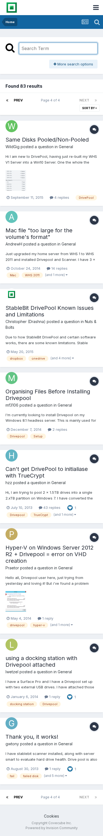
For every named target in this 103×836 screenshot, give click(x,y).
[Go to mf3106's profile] (11, 378)
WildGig (12, 146)
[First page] (7, 100)
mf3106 (11, 405)
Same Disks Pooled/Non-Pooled (47, 139)
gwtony (12, 743)
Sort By (88, 108)
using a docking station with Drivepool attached (41, 661)
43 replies (51, 507)
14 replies (59, 268)
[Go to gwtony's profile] (11, 723)
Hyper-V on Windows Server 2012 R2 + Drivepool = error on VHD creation (49, 554)
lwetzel (11, 671)
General (66, 146)
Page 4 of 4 (51, 100)
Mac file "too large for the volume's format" (39, 233)
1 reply (47, 618)
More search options (74, 64)
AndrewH (13, 244)
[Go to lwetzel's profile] (11, 645)
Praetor (12, 567)
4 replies (61, 197)
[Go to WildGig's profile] (11, 126)
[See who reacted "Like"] (70, 507)
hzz (8, 482)
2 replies (59, 429)
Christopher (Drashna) (25, 321)
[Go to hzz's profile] (11, 455)
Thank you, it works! (31, 736)
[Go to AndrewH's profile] (11, 217)
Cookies (51, 816)
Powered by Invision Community (52, 828)
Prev (18, 100)
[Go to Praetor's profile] (11, 534)
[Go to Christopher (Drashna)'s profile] (11, 294)
